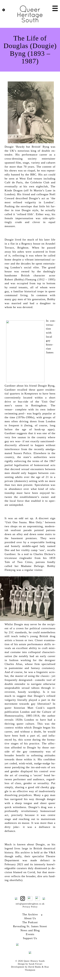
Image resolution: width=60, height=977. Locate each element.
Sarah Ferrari (35, 964)
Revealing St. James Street (30, 926)
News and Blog (30, 930)
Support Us (30, 938)
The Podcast (30, 922)
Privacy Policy (30, 907)
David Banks (34, 967)
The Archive (30, 914)
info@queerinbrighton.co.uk (30, 904)
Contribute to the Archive (30, 918)
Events (30, 934)
